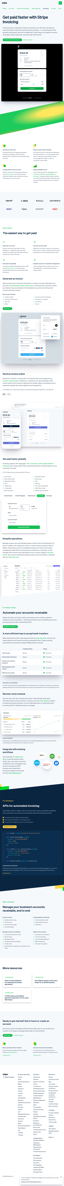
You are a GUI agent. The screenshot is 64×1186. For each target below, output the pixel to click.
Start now (7, 1035)
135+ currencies (32, 463)
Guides (51, 1077)
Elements (21, 1100)
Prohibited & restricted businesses (52, 1095)
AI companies (37, 1107)
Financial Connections (24, 1102)
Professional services (39, 1129)
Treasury (20, 1135)
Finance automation (39, 1091)
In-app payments (38, 1095)
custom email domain (10, 381)
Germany (49, 496)
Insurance (36, 1121)
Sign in (51, 1137)
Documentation (37, 1158)
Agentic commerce (38, 1082)
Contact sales (27, 40)
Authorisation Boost (24, 1082)
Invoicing (46, 8)
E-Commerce (37, 1086)
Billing (4, 8)
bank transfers (41, 638)
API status (36, 1163)
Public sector (37, 1132)
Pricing (53, 8)
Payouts (20, 1121)
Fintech (35, 1112)
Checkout (21, 1088)
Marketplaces (37, 1098)
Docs (59, 8)
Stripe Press (52, 1120)
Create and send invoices (12, 40)
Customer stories (54, 1079)
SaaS (34, 1105)
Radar (19, 1123)
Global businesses (38, 1093)
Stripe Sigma (21, 1128)
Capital (20, 1086)
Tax (19, 1130)
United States (8, 496)
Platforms (36, 1102)
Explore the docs (9, 826)
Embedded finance (38, 1088)
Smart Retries (44, 701)
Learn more (6, 873)
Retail (35, 1134)
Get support (52, 1128)
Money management (39, 1100)
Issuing (20, 1109)
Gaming (35, 1114)
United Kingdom (20, 496)
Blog (50, 1082)
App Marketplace (15, 773)
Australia (41, 496)
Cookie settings (53, 1104)
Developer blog (37, 1172)
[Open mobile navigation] (60, 3)
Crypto (20, 1095)
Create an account (9, 626)
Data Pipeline (22, 1098)
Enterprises (36, 1077)
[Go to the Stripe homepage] (4, 1074)
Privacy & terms (53, 1090)
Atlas (19, 1079)
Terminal (20, 1132)
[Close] (61, 1177)
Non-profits (36, 1127)
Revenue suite (13, 557)
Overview (11, 8)
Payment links (22, 1116)
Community (52, 1084)
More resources (53, 1106)
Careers (51, 1115)
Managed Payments (24, 1114)
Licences (51, 1099)
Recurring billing (9, 927)
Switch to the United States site (31, 1182)
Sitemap (51, 1101)
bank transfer (10, 174)
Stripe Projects (37, 1169)
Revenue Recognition (24, 1125)
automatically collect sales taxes (21, 285)
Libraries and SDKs (38, 1167)
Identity (20, 1105)
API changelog (37, 1165)
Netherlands (31, 496)
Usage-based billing (23, 8)
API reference (37, 1160)
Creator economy (38, 1109)
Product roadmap (54, 1113)
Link (19, 1112)
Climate (20, 1091)
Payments (21, 1119)
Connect (20, 1093)
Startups (35, 1079)
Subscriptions (36, 8)
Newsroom (52, 1117)
